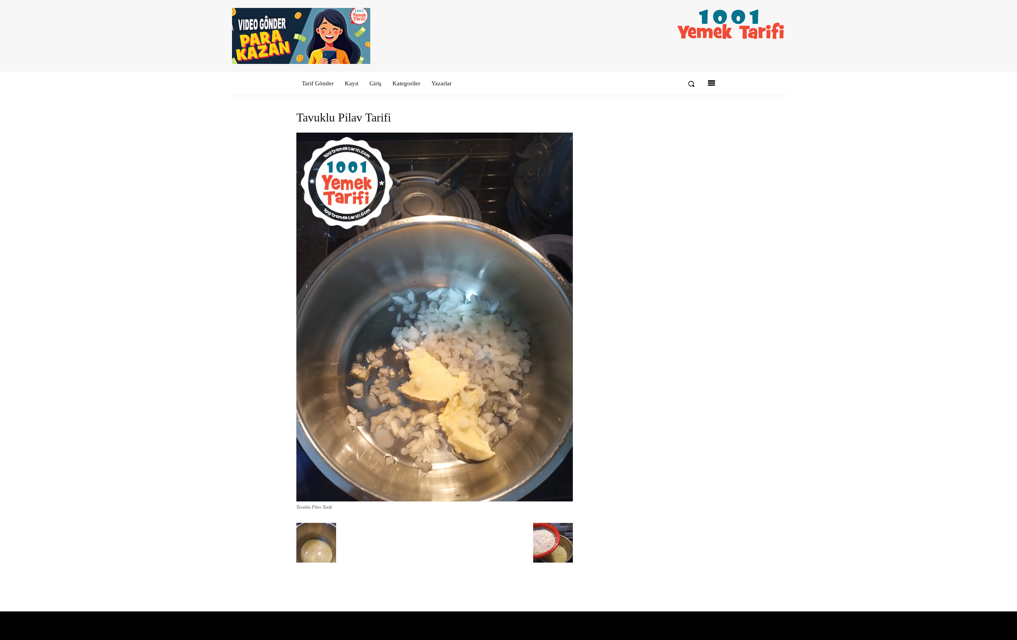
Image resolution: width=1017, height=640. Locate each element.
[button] (691, 84)
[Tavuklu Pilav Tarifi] (434, 500)
